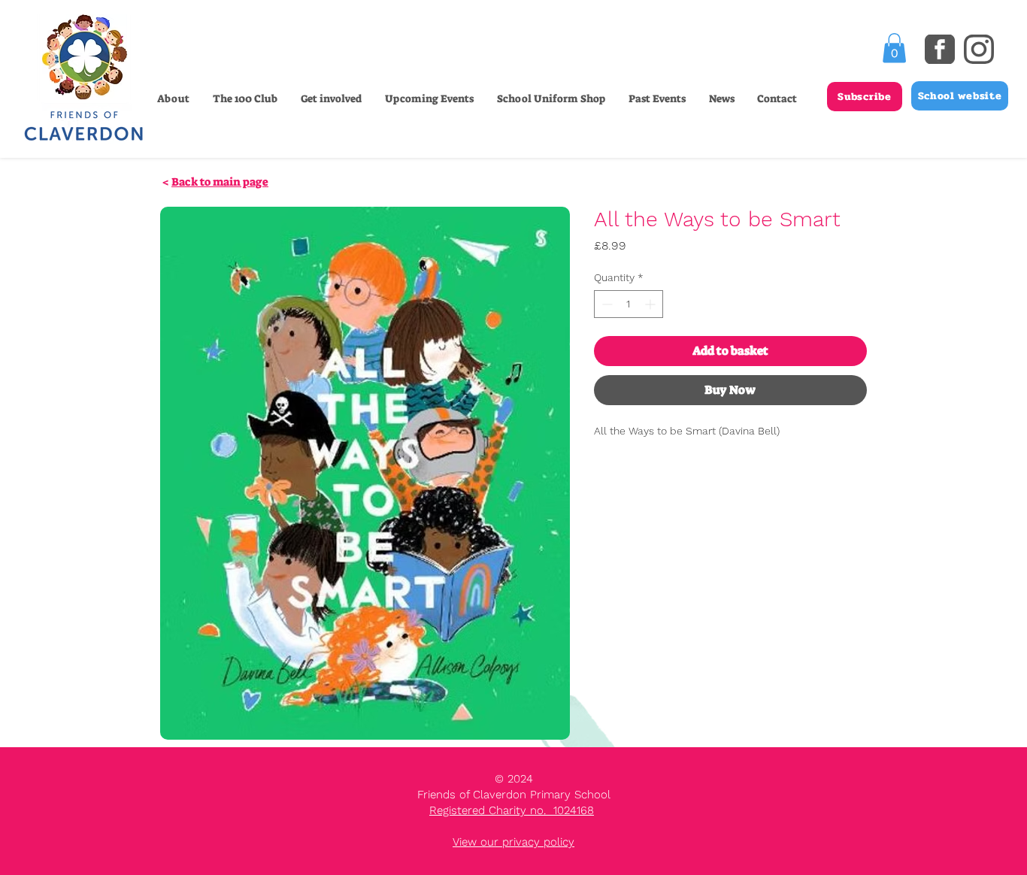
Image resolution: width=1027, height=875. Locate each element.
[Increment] (651, 304)
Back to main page (219, 181)
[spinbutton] (628, 304)
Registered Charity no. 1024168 (511, 810)
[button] (331, 98)
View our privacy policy (513, 842)
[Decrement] (605, 304)
